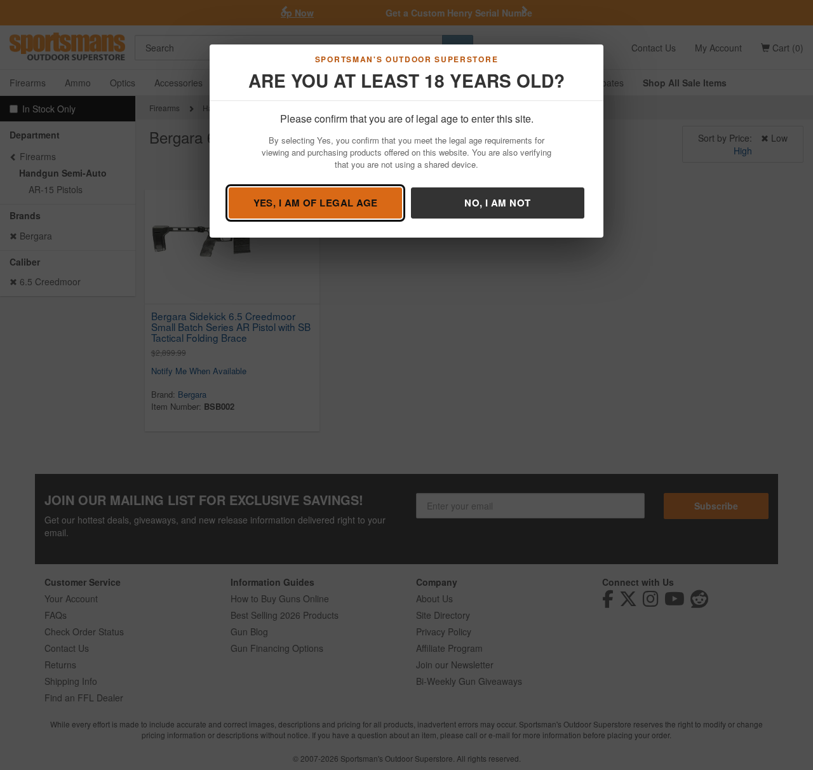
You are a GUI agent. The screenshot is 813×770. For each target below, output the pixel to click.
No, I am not (497, 203)
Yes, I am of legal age (315, 203)
